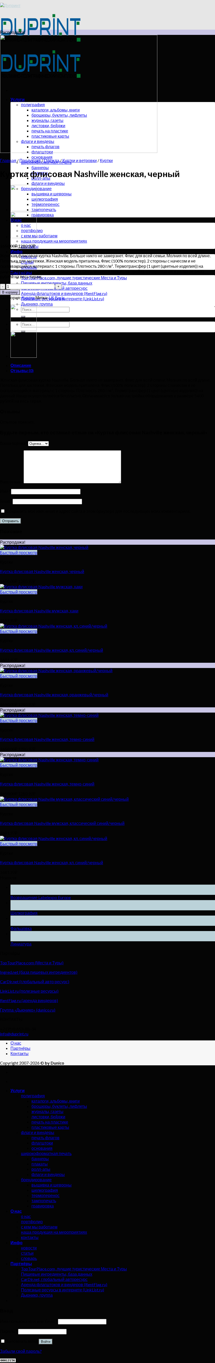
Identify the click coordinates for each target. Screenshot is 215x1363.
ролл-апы (40, 1169)
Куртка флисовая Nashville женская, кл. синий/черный (51, 650)
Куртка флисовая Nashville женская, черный (42, 571)
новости (29, 1247)
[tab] (112, 365)
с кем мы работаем (39, 235)
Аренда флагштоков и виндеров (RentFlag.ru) (64, 293)
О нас (15, 1042)
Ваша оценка (14, 443)
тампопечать (43, 209)
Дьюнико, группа (37, 303)
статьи (27, 1252)
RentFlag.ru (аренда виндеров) (29, 1000)
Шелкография (23, 912)
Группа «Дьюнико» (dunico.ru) (27, 1009)
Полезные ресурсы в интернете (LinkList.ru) (62, 1289)
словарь (29, 1258)
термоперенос (45, 204)
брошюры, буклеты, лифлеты (59, 1106)
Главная (8, 160)
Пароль (8, 1331)
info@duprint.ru (14, 1033)
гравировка (42, 214)
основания (41, 156)
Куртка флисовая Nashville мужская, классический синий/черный (62, 823)
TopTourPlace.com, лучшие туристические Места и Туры (74, 277)
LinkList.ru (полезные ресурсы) (29, 990)
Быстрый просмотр (18, 552)
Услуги (17, 1090)
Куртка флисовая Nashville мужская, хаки (39, 610)
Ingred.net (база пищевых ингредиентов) (38, 972)
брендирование (36, 1179)
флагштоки (42, 1142)
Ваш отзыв (12, 481)
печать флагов (45, 1137)
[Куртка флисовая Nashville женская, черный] (23, 209)
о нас (26, 1216)
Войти (45, 1342)
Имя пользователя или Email (28, 1321)
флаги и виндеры (48, 183)
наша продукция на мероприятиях (54, 240)
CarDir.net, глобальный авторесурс (54, 1279)
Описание (20, 365)
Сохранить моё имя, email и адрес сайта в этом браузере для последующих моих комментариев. (98, 511)
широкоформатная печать (46, 1153)
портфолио (32, 1221)
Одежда (51, 160)
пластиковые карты (50, 1127)
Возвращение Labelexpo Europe (40, 897)
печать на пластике (49, 1121)
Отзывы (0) (22, 370)
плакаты (39, 1163)
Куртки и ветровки (79, 160)
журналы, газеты (47, 1111)
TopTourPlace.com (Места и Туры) (31, 962)
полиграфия (33, 1095)
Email (6, 501)
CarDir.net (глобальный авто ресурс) (34, 981)
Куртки (106, 160)
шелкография (44, 198)
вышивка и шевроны (51, 193)
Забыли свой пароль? (21, 1351)
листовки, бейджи (48, 1116)
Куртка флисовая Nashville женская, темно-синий (47, 739)
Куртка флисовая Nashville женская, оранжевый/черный (54, 694)
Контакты (19, 1053)
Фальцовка (21, 928)
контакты (30, 1237)
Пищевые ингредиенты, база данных (56, 282)
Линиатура (20, 943)
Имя (5, 491)
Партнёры (20, 1048)
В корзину (10, 292)
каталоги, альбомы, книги (55, 1100)
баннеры (40, 167)
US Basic (57, 297)
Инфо (16, 251)
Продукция (30, 160)
